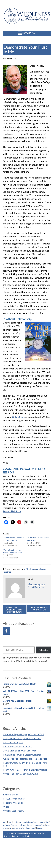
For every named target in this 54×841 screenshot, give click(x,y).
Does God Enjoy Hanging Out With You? (23, 734)
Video (6, 806)
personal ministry (26, 822)
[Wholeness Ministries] (27, 22)
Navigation (28, 33)
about (10, 822)
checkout (26, 828)
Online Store (18, 416)
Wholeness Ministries (14, 810)
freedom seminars (38, 825)
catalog (5, 828)
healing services (24, 825)
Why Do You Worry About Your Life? (22, 738)
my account (17, 828)
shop (47, 825)
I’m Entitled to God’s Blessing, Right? (22, 754)
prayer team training (41, 822)
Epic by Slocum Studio (21, 836)
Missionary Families (13, 802)
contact (33, 828)
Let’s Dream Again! (13, 742)
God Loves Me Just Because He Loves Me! (25, 758)
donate (39, 828)
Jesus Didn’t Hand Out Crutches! (20, 750)
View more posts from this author (36, 586)
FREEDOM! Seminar (14, 798)
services (16, 822)
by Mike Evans (29, 569)
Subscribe (43, 650)
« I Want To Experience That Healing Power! (14, 609)
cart (10, 828)
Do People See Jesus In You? (17, 746)
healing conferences (10, 825)
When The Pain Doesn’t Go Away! (20, 773)
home (5, 822)
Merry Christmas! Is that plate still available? (25, 769)
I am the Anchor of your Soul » (39, 608)
